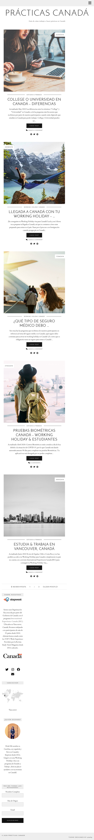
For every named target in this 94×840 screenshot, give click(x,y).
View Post (34, 126)
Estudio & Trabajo (34, 95)
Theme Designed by (80, 837)
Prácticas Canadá (47, 13)
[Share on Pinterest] (37, 134)
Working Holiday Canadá (34, 207)
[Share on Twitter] (34, 134)
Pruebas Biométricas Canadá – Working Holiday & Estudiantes (34, 435)
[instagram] (12, 669)
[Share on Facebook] (31, 134)
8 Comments (35, 463)
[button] (91, 3)
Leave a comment (35, 130)
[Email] (12, 674)
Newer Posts (19, 587)
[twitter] (6, 669)
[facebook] (18, 669)
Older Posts (49, 587)
